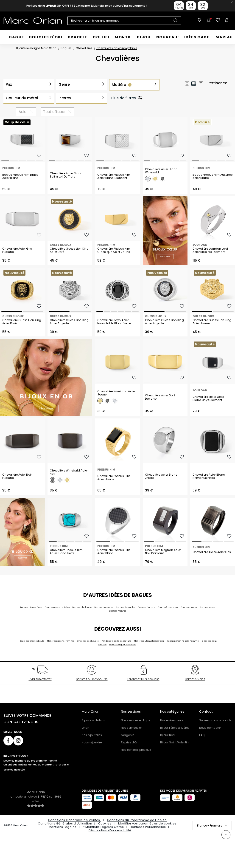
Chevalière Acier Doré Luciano (160, 397)
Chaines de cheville (88, 641)
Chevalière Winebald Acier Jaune (116, 393)
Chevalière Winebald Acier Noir (69, 472)
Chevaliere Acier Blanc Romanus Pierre (209, 476)
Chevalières (84, 48)
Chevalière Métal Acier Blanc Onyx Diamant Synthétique (208, 398)
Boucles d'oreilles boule (32, 641)
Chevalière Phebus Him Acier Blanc (113, 551)
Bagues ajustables (125, 607)
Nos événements (171, 720)
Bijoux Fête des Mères (174, 728)
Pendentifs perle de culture (116, 641)
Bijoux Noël (167, 735)
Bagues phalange (82, 607)
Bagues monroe (117, 611)
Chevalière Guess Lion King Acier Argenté (69, 322)
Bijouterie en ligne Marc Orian (36, 48)
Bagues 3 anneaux (168, 607)
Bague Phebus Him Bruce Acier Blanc (20, 176)
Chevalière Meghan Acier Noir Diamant (163, 551)
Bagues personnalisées (57, 607)
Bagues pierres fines (31, 607)
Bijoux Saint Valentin (174, 742)
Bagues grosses (189, 607)
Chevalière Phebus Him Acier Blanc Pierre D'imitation (66, 551)
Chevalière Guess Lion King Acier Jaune (212, 322)
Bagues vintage (146, 607)
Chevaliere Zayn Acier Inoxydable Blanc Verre (113, 322)
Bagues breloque (103, 607)
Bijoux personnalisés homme (183, 641)
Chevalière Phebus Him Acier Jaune (113, 477)
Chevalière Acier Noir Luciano (17, 476)
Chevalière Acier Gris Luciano (17, 250)
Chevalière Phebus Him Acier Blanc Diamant (113, 176)
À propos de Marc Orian (94, 724)
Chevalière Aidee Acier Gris (212, 552)
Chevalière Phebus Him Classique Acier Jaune (113, 250)
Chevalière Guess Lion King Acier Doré (69, 250)
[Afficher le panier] (227, 20)
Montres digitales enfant (122, 644)
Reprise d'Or (129, 742)
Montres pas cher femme (60, 641)
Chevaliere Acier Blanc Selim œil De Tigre (66, 175)
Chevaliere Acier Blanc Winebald (161, 171)
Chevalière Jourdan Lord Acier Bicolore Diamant (210, 250)
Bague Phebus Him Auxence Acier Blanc (213, 176)
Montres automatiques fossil (149, 641)
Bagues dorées (207, 607)
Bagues (66, 48)
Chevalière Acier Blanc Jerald (161, 476)
